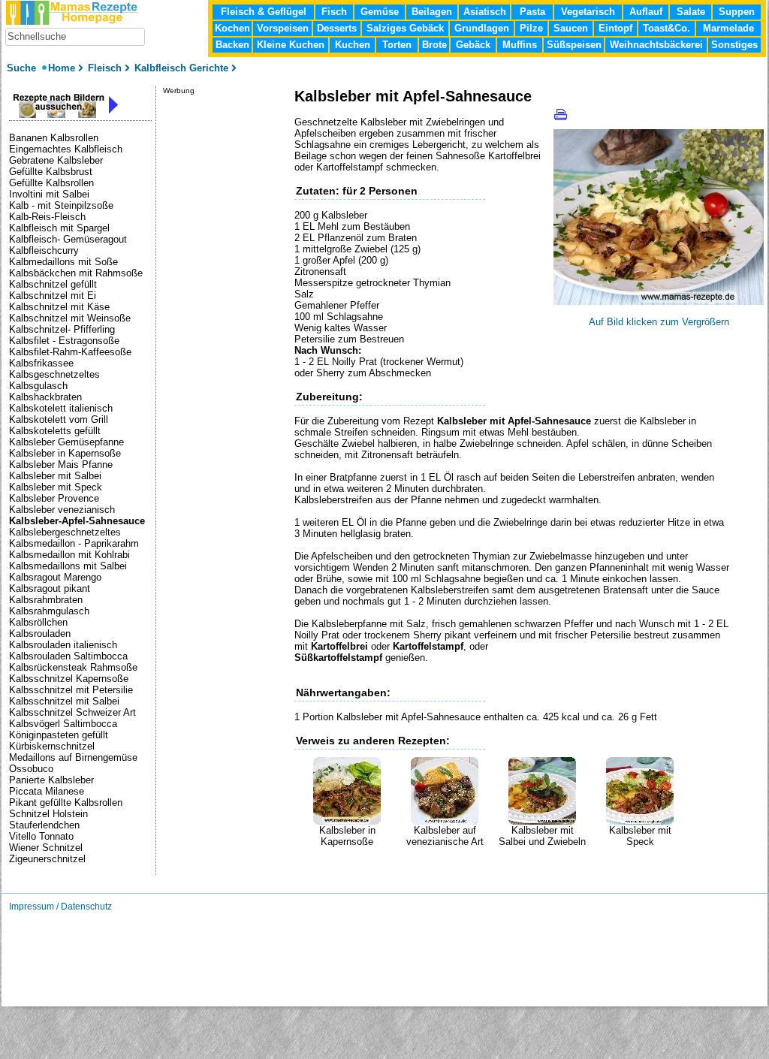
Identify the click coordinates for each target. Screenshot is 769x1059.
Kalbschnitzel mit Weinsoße (70, 318)
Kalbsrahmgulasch (49, 611)
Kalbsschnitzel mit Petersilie (71, 689)
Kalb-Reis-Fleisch (47, 216)
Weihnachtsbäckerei (656, 44)
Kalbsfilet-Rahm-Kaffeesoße (70, 352)
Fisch (334, 11)
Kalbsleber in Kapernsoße (347, 836)
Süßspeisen (574, 44)
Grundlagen (481, 28)
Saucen (570, 28)
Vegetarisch (588, 11)
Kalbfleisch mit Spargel (59, 228)
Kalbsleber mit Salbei (55, 475)
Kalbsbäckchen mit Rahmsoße (76, 273)
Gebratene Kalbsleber (56, 160)
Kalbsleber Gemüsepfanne (66, 442)
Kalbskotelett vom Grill (58, 419)
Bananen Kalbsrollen (53, 137)
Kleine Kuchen (290, 44)
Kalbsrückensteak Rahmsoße (73, 667)
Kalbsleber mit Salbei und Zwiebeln (542, 836)
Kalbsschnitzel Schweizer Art (72, 712)
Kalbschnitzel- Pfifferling (62, 329)
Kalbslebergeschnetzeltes (65, 532)
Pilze (531, 28)
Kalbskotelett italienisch (61, 408)
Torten (397, 44)
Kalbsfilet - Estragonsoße (64, 340)
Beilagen (432, 11)
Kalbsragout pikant (49, 588)
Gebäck (473, 44)
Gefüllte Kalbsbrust (50, 171)
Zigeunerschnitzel (47, 858)
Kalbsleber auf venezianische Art (445, 836)
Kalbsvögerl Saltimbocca (63, 723)
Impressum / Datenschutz (60, 906)
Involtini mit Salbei (49, 194)
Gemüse (379, 11)
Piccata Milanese (46, 791)
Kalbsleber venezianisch (62, 509)
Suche (23, 68)
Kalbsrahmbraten (46, 599)
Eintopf (615, 28)
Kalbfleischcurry (44, 250)
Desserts (337, 28)
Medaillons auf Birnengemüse (73, 757)
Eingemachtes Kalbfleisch (65, 149)
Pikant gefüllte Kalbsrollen (65, 802)
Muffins (519, 44)
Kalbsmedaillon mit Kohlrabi (69, 554)
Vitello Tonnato (41, 836)
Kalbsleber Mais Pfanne (61, 464)
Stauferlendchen (44, 825)
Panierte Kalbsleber (51, 780)
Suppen (737, 11)
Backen (232, 44)
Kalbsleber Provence (54, 498)
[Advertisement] (470, 869)
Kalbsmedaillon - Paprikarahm (74, 543)
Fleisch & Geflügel (263, 11)
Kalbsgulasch (38, 385)
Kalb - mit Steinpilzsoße (61, 205)
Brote (434, 44)
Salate (691, 11)
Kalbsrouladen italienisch (63, 644)
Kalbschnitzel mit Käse (59, 306)
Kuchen (352, 44)
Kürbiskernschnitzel (52, 746)
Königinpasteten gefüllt (58, 735)
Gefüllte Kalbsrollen (51, 183)
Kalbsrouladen (40, 633)
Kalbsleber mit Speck (640, 836)
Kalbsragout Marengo (55, 577)
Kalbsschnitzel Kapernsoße (68, 678)
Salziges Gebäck (405, 28)
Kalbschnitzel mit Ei (52, 295)
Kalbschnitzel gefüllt (53, 284)
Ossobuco (31, 768)
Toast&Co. (666, 28)
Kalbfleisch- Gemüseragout (68, 239)
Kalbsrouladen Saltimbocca (68, 656)
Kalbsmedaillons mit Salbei (68, 566)
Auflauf (645, 11)
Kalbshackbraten (45, 397)
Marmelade (728, 28)
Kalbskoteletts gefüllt (55, 430)
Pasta (532, 11)
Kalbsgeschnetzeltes (54, 374)
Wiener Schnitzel (46, 847)
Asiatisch (484, 11)
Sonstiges (734, 44)
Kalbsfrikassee (41, 363)
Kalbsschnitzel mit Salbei (64, 701)
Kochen (232, 28)
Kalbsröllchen (38, 622)
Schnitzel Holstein (48, 813)
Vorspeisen (283, 28)
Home (61, 68)
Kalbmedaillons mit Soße (63, 261)
